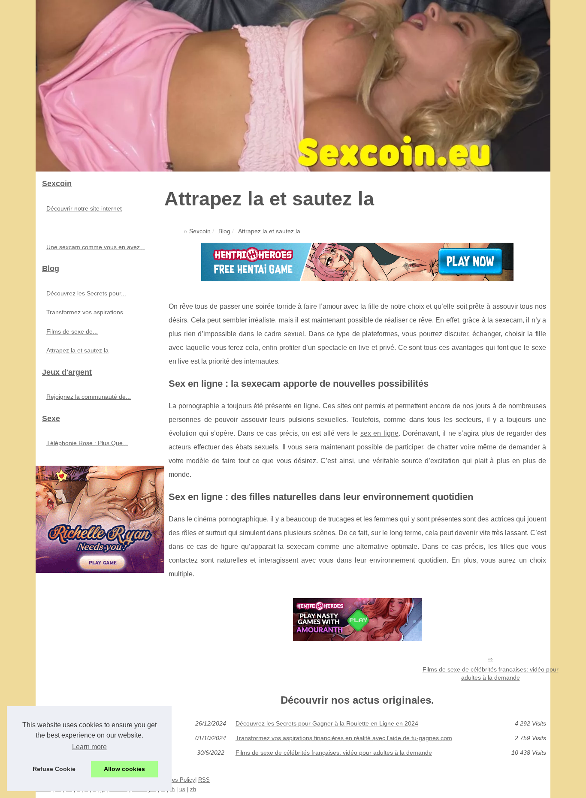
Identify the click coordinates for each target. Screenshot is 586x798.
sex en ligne (379, 433)
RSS (204, 780)
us (182, 789)
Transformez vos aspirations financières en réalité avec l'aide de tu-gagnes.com (344, 738)
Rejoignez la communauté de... (88, 396)
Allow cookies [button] (124, 768)
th (172, 789)
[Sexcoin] (293, 86)
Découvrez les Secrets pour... (86, 293)
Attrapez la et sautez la (269, 231)
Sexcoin (200, 231)
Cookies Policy (176, 780)
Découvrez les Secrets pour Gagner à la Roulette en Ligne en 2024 (327, 723)
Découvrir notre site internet (84, 208)
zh (193, 789)
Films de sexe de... (72, 331)
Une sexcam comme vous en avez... (95, 247)
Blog (224, 231)
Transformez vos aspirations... (87, 312)
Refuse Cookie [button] (54, 768)
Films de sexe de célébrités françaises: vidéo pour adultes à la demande (491, 673)
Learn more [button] (89, 746)
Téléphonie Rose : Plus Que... (87, 443)
